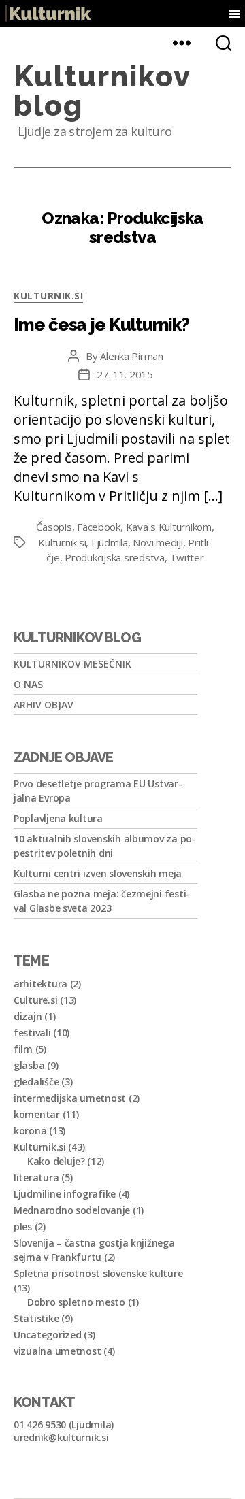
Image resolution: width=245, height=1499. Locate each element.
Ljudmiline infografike (65, 1193)
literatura (36, 1177)
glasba (29, 1065)
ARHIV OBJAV (44, 704)
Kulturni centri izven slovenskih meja (98, 873)
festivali (32, 1032)
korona (30, 1130)
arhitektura (40, 983)
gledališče (36, 1081)
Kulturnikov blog (102, 90)
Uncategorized (48, 1334)
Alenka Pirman (131, 356)
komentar (37, 1114)
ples (23, 1226)
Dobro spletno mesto (76, 1302)
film (23, 1048)
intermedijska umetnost (70, 1097)
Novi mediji (157, 542)
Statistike (36, 1318)
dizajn (28, 1016)
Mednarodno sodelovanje (72, 1210)
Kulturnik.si (48, 295)
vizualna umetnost (57, 1351)
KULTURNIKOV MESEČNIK (72, 663)
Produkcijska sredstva (115, 557)
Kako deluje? (56, 1161)
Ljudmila (109, 542)
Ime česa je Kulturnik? (101, 324)
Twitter (186, 557)
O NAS (28, 684)
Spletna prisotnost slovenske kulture (98, 1273)
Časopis (53, 526)
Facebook (98, 526)
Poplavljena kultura (58, 818)
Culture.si (35, 999)
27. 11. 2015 (125, 374)
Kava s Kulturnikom (169, 526)
